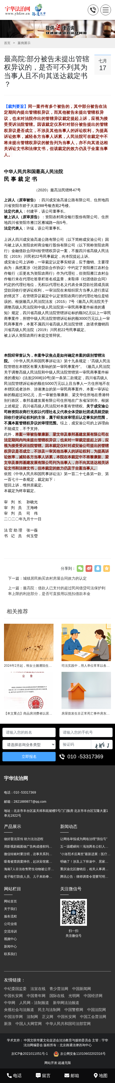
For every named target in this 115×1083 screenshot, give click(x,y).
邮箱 (75, 1075)
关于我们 (10, 909)
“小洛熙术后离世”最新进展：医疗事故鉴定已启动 (85, 854)
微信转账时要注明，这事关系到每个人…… (29, 854)
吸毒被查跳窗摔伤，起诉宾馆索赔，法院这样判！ (29, 861)
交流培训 (10, 931)
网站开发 (50, 1063)
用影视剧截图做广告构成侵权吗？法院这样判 (29, 846)
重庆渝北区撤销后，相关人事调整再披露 (85, 869)
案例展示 (24, 43)
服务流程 (10, 916)
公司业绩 (10, 924)
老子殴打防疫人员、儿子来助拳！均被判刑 (29, 876)
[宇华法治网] (27, 10)
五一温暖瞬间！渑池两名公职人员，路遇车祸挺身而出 (85, 846)
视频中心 (10, 939)
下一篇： (47, 578)
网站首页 (10, 901)
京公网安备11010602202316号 (83, 1054)
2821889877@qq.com (30, 802)
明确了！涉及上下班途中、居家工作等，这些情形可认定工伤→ (85, 861)
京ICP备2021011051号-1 (29, 1054)
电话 (17, 1075)
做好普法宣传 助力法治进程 (23, 839)
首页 (7, 43)
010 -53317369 (85, 756)
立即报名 (29, 756)
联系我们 (10, 954)
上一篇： (56, 591)
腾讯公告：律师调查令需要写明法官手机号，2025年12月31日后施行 (85, 876)
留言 (46, 1075)
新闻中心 (10, 946)
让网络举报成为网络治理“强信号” (83, 839)
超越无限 (64, 1063)
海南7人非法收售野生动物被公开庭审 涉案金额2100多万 (29, 869)
